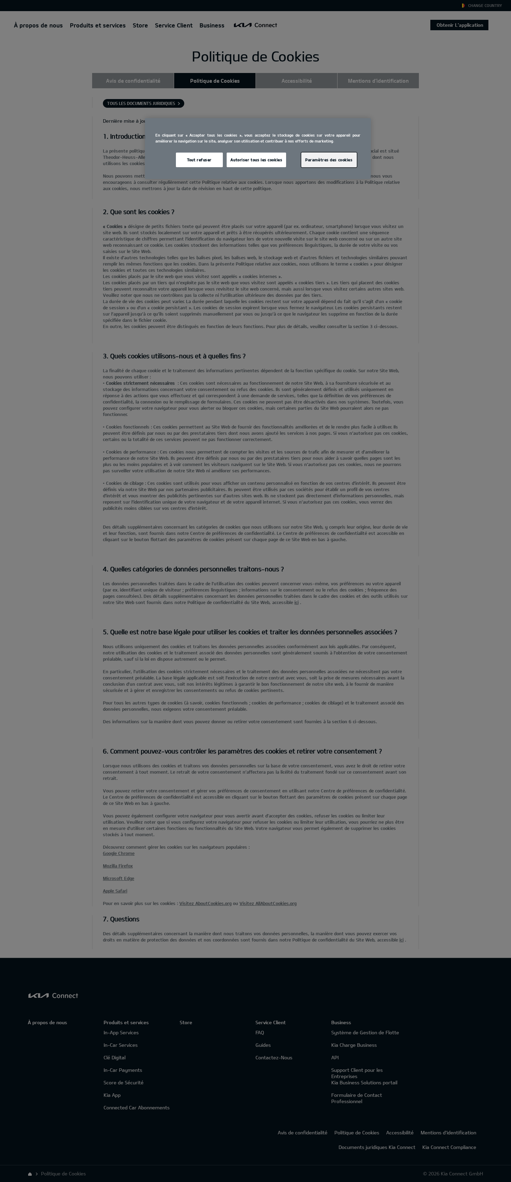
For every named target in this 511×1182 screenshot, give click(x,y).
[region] (258, 148)
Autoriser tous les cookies (256, 159)
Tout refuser (199, 159)
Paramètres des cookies (329, 159)
